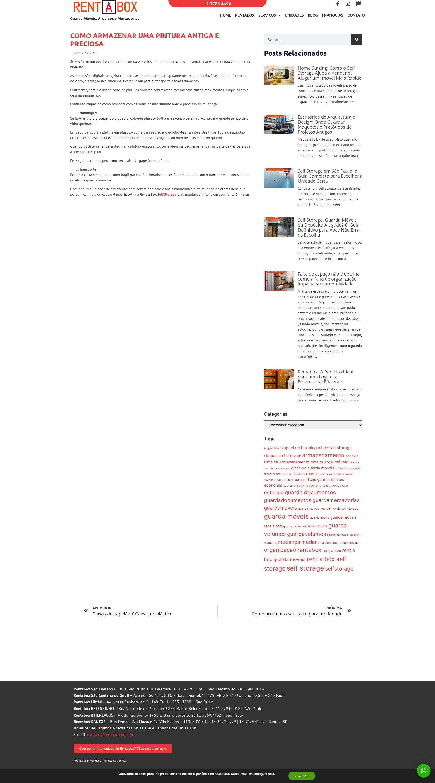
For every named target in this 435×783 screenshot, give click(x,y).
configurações (264, 774)
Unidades (294, 15)
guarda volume (315, 526)
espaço (343, 485)
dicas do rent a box (308, 474)
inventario (354, 535)
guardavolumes (306, 534)
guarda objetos (292, 526)
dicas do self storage (290, 479)
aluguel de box (294, 447)
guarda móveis (286, 516)
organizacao (280, 549)
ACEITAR (302, 776)
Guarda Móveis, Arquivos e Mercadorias (104, 18)
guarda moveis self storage (339, 508)
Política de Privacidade (87, 761)
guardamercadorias (336, 500)
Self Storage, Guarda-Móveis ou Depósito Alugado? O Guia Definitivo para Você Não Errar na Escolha (329, 227)
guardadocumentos (287, 500)
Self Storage (166, 194)
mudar (309, 542)
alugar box (271, 448)
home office (336, 535)
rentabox (309, 549)
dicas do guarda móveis (312, 468)
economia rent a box (322, 485)
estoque (274, 492)
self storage (305, 568)
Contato (356, 15)
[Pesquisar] (356, 39)
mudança (289, 542)
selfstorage (339, 568)
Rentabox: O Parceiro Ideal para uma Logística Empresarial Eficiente (325, 377)
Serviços (267, 15)
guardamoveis (280, 508)
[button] (423, 771)
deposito (352, 456)
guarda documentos (310, 492)
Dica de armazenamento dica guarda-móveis (306, 462)
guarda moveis (308, 508)
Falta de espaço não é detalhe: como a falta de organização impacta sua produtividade (329, 279)
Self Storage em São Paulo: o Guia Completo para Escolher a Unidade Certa (330, 176)
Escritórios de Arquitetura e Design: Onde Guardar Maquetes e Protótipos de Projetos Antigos (326, 124)
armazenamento (323, 455)
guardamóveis (319, 517)
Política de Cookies (114, 761)
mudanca (270, 542)
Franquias (332, 15)
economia (273, 485)
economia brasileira (295, 485)
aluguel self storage (282, 455)
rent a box (332, 550)
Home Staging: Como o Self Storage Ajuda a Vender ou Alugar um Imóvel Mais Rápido (330, 73)
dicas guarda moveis (325, 479)
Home (225, 15)
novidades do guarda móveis (338, 542)
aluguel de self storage (330, 447)
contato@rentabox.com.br (110, 734)
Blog (313, 15)
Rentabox (244, 15)
